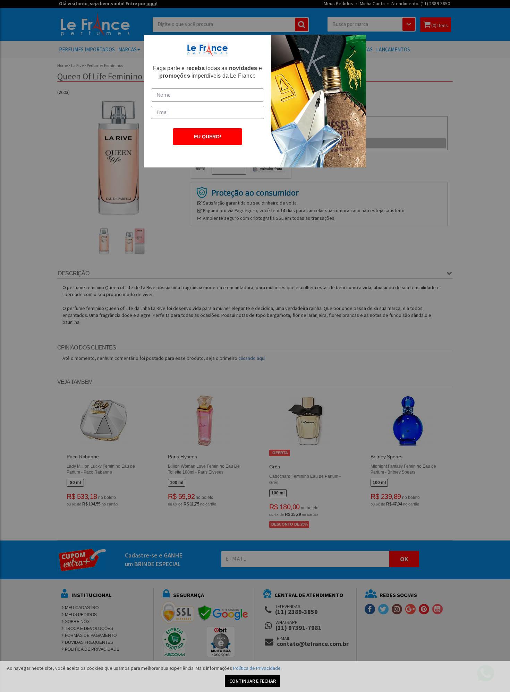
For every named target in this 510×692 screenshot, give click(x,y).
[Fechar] (352, 48)
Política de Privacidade (257, 668)
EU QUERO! (207, 136)
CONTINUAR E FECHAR (252, 681)
